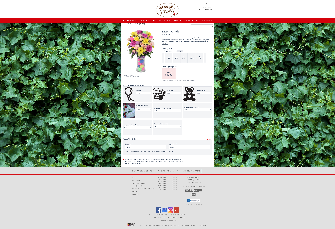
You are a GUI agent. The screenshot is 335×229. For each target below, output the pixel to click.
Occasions (175, 20)
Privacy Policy (183, 225)
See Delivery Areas (191, 171)
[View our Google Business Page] (164, 212)
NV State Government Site (176, 217)
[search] (211, 26)
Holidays (187, 20)
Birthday (151, 20)
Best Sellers (132, 20)
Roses (142, 20)
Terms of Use (173, 226)
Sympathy (162, 20)
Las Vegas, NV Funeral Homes (158, 214)
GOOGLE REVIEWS (162, 221)
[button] (207, 3)
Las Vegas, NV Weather (157, 217)
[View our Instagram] (170, 212)
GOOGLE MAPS (173, 221)
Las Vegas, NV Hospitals (178, 214)
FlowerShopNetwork (169, 225)
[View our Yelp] (176, 212)
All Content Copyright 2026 (150, 225)
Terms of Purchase (198, 225)
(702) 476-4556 (208, 9)
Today (179, 51)
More (208, 20)
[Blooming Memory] (167, 10)
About (198, 20)
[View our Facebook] (158, 212)
